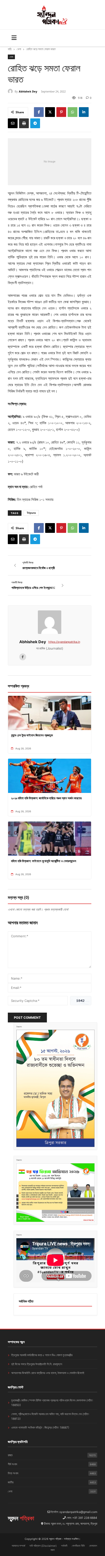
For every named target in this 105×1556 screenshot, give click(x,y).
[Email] (13, 123)
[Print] (24, 123)
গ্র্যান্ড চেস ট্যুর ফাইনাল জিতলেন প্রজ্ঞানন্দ (32, 735)
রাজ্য (52, 1455)
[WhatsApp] (72, 112)
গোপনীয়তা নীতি (78, 1545)
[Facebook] (39, 112)
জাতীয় (52, 1482)
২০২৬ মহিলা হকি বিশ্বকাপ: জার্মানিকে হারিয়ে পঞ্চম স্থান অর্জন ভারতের (46, 798)
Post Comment (27, 1017)
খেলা (19, 49)
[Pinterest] (61, 112)
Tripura (31, 513)
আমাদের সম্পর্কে (18, 1545)
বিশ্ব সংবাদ (52, 1473)
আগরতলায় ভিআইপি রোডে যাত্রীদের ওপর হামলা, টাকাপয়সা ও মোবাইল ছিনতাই (47, 1373)
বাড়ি (9, 49)
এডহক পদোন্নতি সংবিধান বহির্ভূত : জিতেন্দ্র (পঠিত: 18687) (40, 1427)
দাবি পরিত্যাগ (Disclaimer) (43, 1545)
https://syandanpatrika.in (64, 641)
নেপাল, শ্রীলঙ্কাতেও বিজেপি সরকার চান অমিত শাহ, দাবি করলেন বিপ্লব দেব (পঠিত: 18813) (50, 1416)
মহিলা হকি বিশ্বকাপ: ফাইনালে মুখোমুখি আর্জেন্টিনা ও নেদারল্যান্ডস (43, 861)
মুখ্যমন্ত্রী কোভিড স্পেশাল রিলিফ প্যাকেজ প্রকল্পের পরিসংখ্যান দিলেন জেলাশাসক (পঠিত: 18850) (52, 1402)
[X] (50, 112)
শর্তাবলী (64, 1545)
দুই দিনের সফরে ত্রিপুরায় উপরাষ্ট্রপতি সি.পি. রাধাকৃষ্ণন (36, 1364)
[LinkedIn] (84, 112)
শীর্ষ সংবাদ (52, 1464)
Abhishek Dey (28, 91)
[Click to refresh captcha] (80, 1000)
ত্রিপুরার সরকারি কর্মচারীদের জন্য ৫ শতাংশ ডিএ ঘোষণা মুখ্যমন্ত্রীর (42, 1355)
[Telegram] (35, 123)
